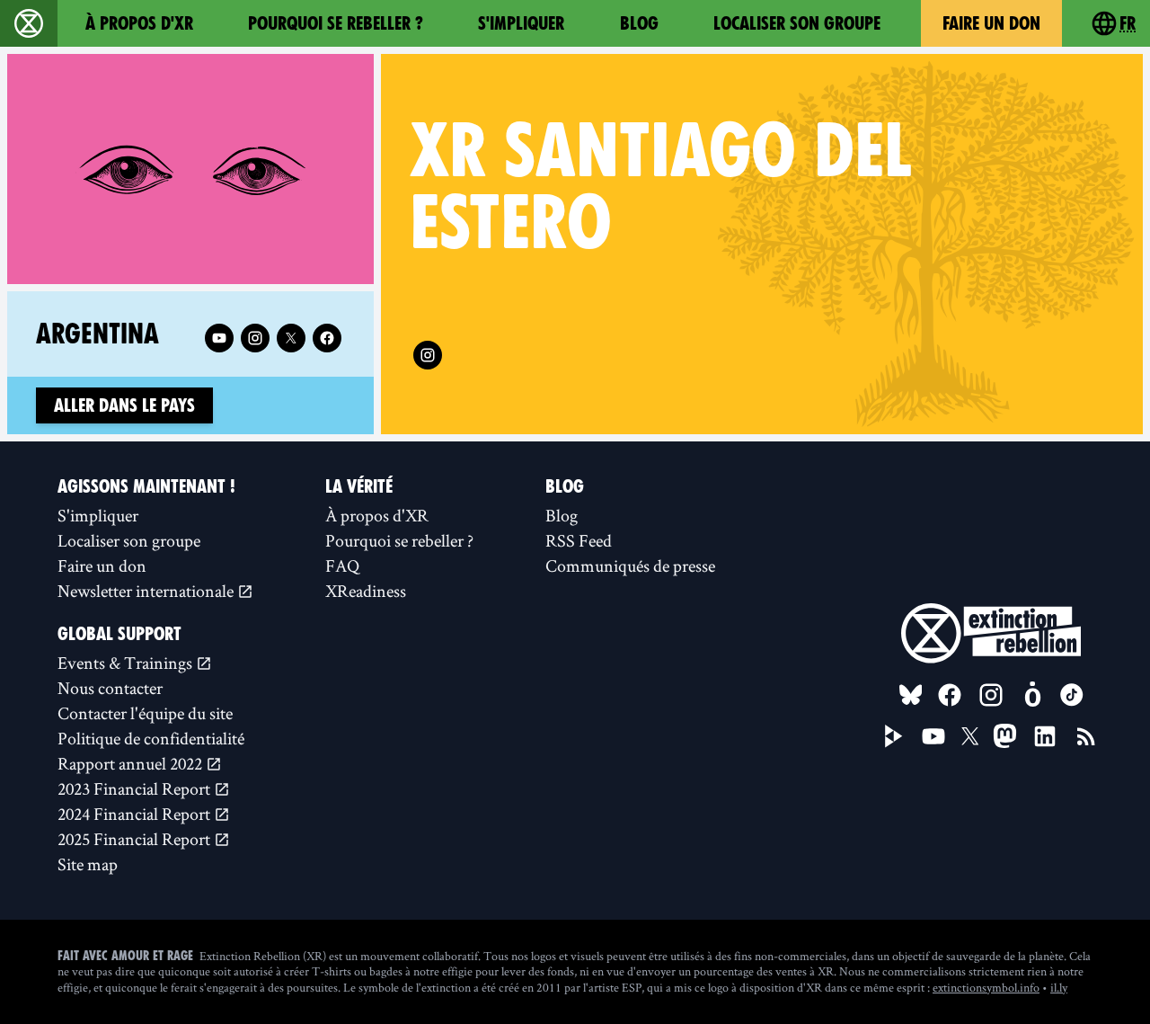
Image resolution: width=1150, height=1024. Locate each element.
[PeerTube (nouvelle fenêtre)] (894, 736)
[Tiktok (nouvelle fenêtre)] (1072, 695)
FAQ (342, 565)
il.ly (1058, 987)
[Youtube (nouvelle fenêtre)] (219, 338)
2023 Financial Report (136, 788)
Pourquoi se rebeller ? (335, 23)
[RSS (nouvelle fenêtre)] (1086, 736)
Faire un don (991, 23)
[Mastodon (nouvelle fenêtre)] (1005, 736)
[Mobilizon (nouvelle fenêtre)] (1032, 695)
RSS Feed (578, 540)
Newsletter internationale (147, 590)
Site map (88, 864)
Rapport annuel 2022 (132, 763)
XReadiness (365, 590)
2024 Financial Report (136, 813)
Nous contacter (110, 687)
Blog (639, 23)
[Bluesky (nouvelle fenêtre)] (911, 695)
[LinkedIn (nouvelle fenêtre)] (1045, 736)
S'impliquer (521, 23)
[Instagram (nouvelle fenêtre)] (427, 355)
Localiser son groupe (796, 23)
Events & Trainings (127, 662)
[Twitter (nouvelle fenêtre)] (291, 338)
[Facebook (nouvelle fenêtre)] (327, 338)
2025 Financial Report (136, 838)
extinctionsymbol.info (986, 987)
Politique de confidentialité (151, 738)
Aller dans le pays (124, 405)
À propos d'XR (139, 23)
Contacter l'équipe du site (145, 713)
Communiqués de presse (630, 565)
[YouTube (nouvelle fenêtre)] (933, 736)
